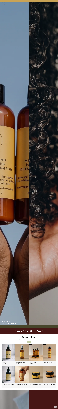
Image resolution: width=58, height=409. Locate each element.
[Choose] (14, 381)
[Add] (14, 359)
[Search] (52, 4)
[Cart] (56, 4)
